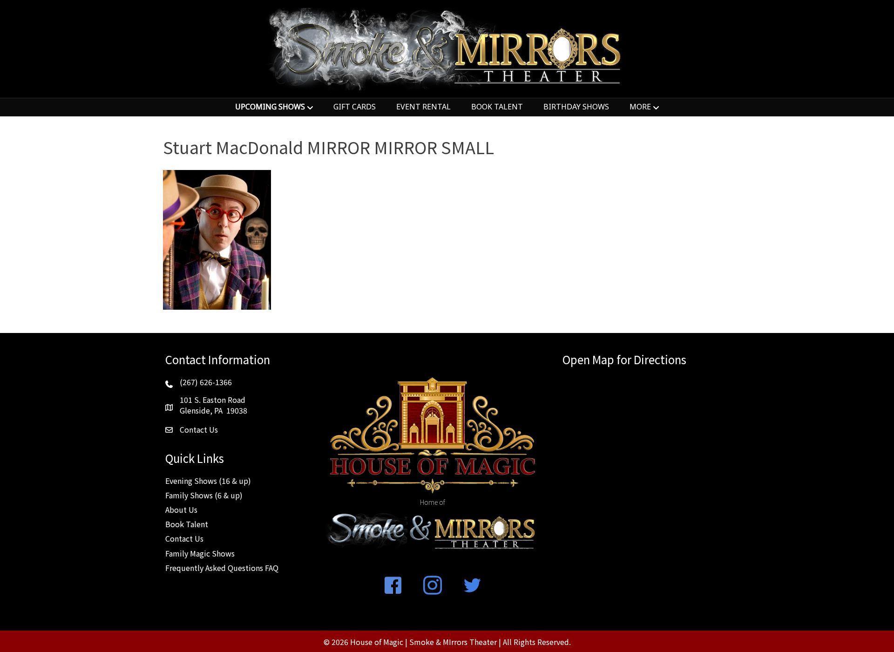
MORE (640, 107)
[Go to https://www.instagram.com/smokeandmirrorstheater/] (432, 586)
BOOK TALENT (497, 107)
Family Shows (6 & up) (204, 495)
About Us (181, 509)
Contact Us (184, 538)
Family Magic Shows (200, 553)
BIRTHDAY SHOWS (576, 107)
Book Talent (186, 524)
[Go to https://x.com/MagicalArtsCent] (472, 586)
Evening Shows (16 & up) (208, 480)
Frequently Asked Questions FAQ (221, 567)
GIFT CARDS (354, 107)
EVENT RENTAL (423, 107)
